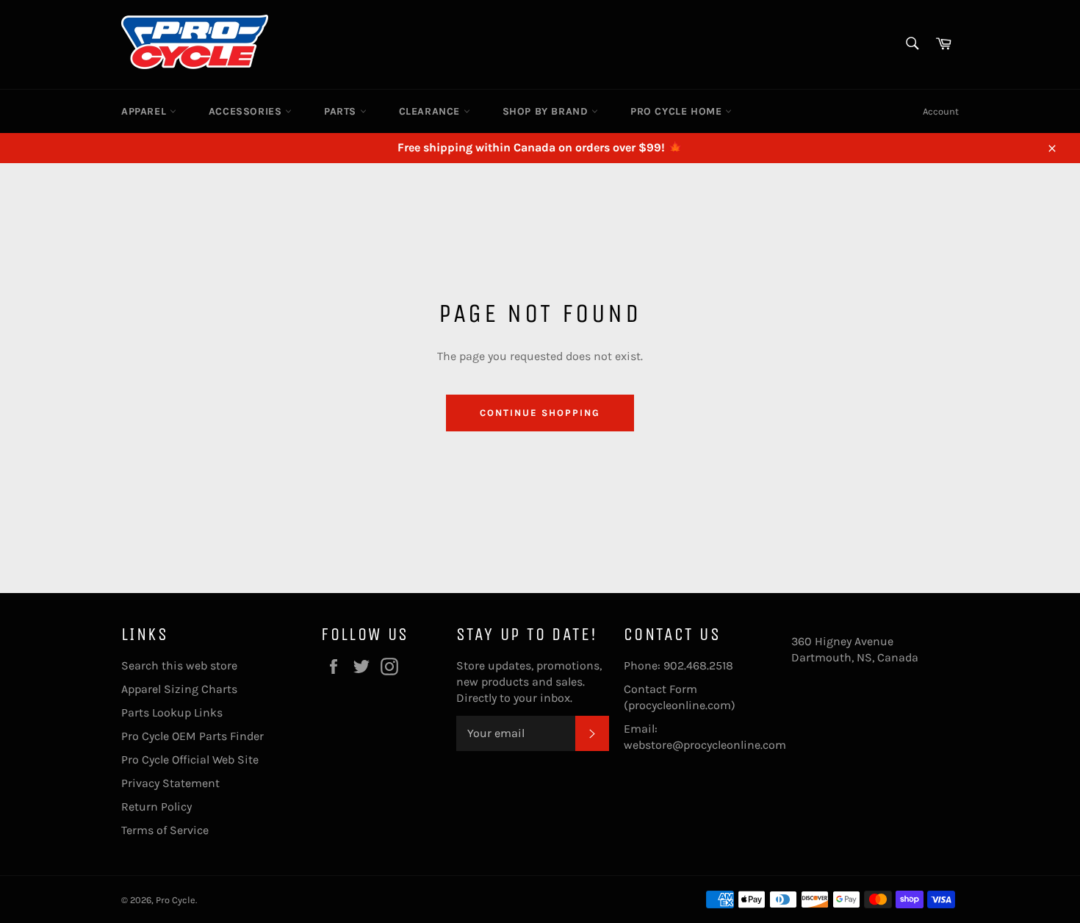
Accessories (247, 111)
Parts (342, 111)
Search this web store (179, 665)
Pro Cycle (175, 899)
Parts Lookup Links (172, 712)
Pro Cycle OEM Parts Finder (192, 736)
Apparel (145, 111)
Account (941, 111)
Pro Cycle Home (677, 111)
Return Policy (156, 807)
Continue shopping (540, 412)
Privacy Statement (170, 783)
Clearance (431, 111)
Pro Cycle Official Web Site (190, 759)
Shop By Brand (547, 111)
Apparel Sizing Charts (179, 689)
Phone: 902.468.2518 (678, 665)
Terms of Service (165, 830)
